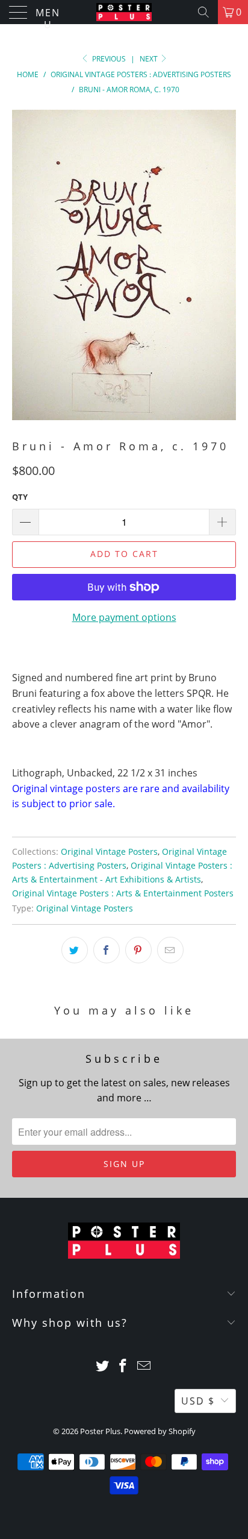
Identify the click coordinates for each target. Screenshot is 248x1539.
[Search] (203, 12)
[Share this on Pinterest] (138, 950)
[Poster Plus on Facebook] (123, 1366)
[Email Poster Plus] (144, 1366)
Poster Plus (100, 1431)
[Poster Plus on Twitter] (102, 1366)
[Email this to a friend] (170, 950)
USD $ (198, 1401)
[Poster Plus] (124, 12)
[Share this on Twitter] (74, 950)
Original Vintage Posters (109, 851)
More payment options (124, 617)
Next (150, 59)
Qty (20, 496)
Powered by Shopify (160, 1431)
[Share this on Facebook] (106, 950)
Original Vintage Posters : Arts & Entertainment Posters (123, 893)
